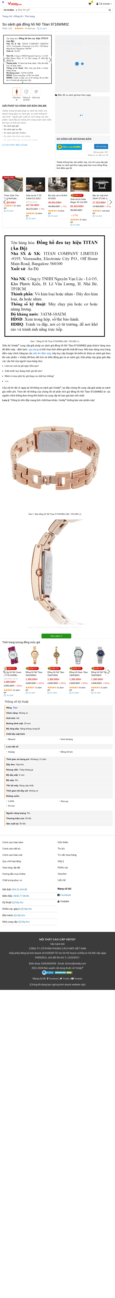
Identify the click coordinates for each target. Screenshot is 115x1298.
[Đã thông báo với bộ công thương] (48, 972)
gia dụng (33, 349)
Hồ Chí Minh (68, 36)
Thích (4, 28)
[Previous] (4, 59)
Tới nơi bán (101, 146)
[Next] (49, 59)
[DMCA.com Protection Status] (63, 973)
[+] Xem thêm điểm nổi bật (14, 145)
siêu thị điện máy (42, 353)
